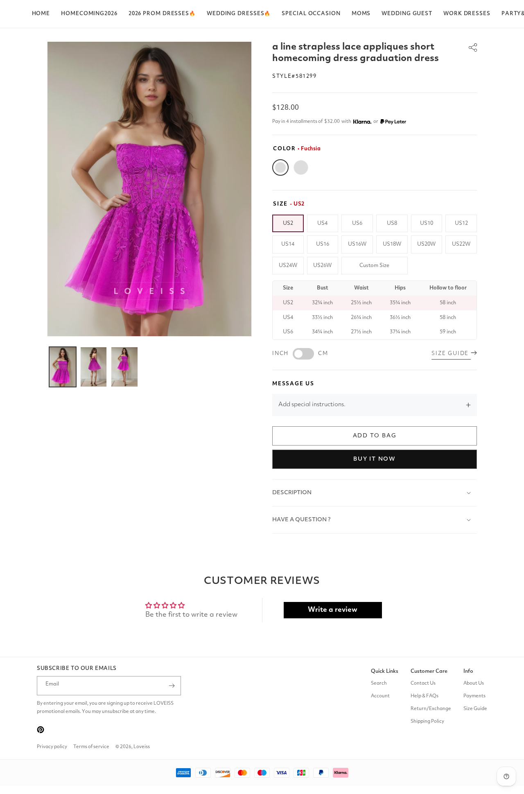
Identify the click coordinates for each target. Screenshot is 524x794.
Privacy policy (52, 746)
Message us (293, 384)
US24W (288, 265)
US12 (461, 223)
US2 (288, 223)
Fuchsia (280, 167)
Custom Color (301, 167)
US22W (461, 244)
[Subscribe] (172, 685)
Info (468, 671)
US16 (322, 244)
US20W (426, 244)
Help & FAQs (424, 696)
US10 (426, 223)
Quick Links (384, 671)
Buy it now (374, 459)
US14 (287, 244)
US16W (357, 244)
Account (380, 696)
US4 (322, 223)
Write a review (332, 609)
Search (379, 683)
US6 (357, 223)
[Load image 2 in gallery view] (93, 367)
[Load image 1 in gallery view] (62, 367)
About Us (473, 683)
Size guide (451, 353)
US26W (322, 265)
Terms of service (91, 746)
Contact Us (423, 683)
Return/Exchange (431, 708)
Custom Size (374, 265)
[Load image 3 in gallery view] (124, 367)
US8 (392, 223)
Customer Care (429, 671)
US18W (392, 244)
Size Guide (475, 708)
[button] (162, 14)
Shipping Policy (427, 721)
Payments (474, 696)
